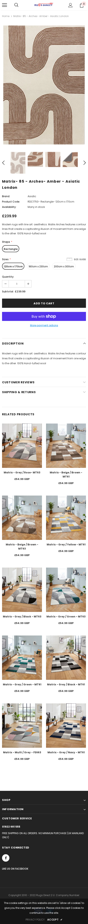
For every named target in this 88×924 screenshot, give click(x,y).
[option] (44, 84)
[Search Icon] (16, 5)
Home (5, 16)
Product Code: (11, 201)
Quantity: (8, 276)
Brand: (6, 196)
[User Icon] (70, 5)
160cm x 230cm (38, 266)
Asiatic (32, 196)
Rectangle (11, 249)
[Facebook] (5, 858)
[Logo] (44, 5)
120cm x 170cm (13, 266)
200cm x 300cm (64, 266)
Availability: (9, 207)
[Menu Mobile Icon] (4, 5)
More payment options (44, 325)
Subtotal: (8, 291)
